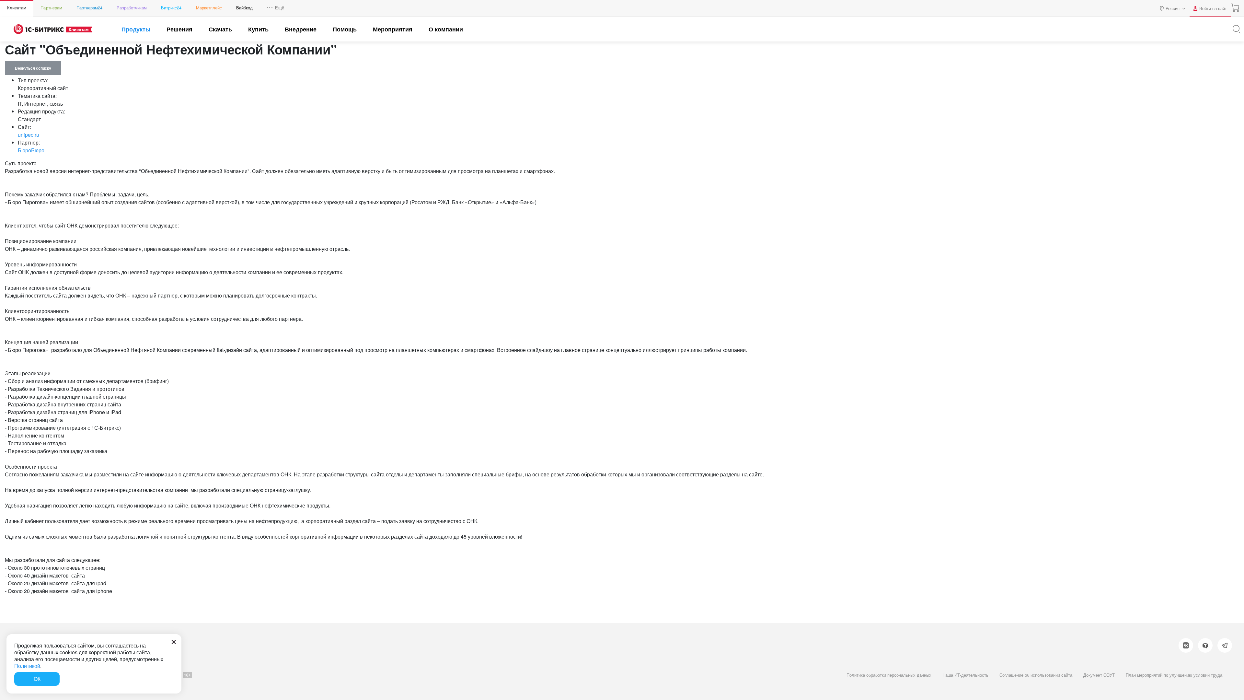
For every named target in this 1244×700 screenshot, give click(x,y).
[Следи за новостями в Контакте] (1186, 645)
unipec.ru (28, 134)
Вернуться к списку (33, 68)
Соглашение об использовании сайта (1035, 675)
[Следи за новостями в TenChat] (1205, 645)
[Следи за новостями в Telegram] (1224, 645)
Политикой (27, 666)
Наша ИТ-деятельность (965, 675)
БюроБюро (31, 150)
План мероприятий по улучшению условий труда (1174, 675)
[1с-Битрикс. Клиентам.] (38, 29)
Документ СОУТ (1099, 675)
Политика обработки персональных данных (889, 675)
